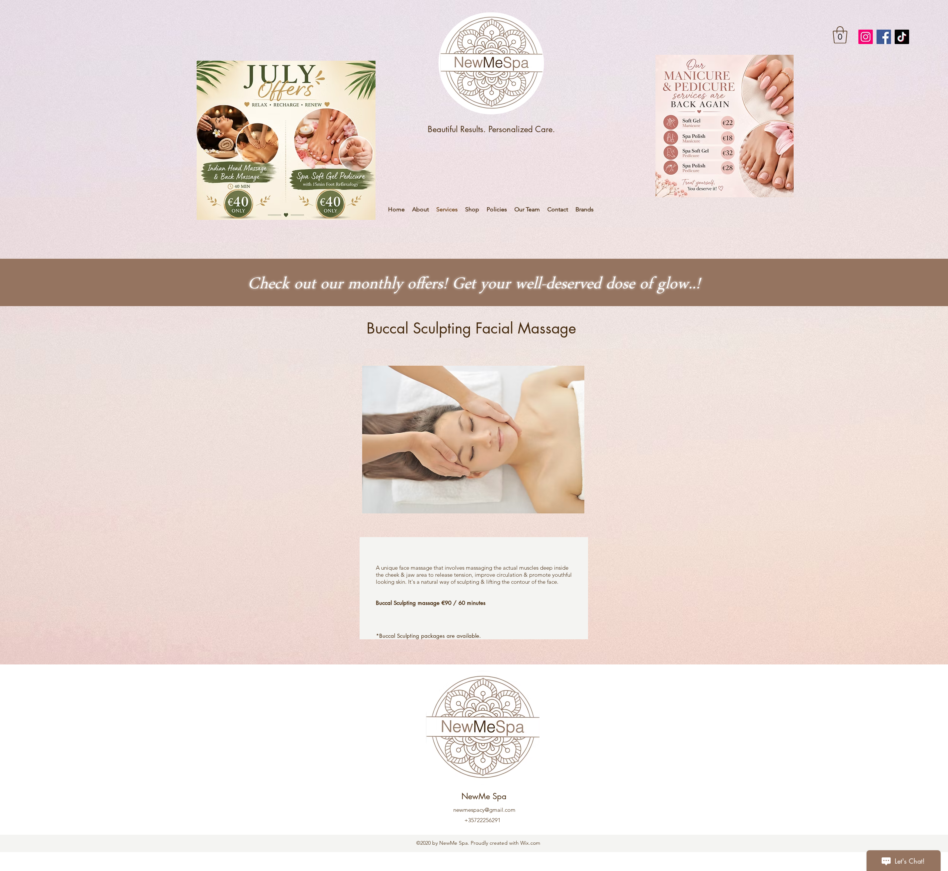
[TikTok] (902, 37)
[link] (840, 34)
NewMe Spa (484, 796)
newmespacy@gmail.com (484, 809)
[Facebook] (884, 37)
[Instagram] (865, 37)
